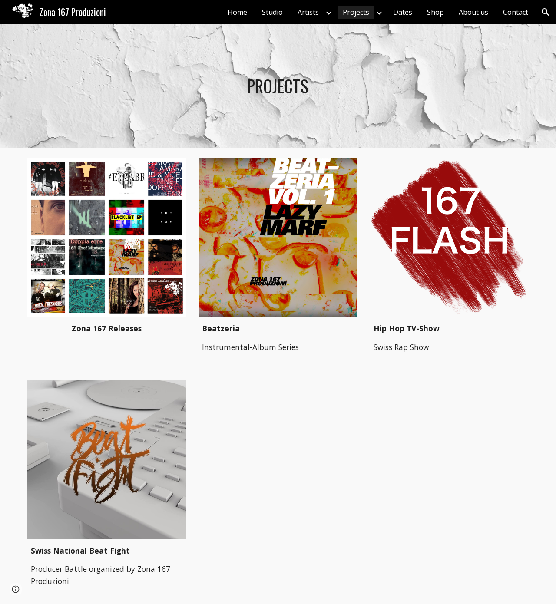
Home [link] (237, 12)
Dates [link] (402, 12)
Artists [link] (308, 12)
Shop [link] (435, 12)
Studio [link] (272, 12)
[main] (278, 86)
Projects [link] (356, 12)
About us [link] (473, 12)
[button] (545, 12)
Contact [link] (515, 12)
